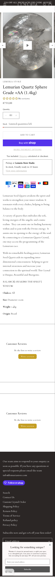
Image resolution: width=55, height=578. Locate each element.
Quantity (6, 109)
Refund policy (10, 520)
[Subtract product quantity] (6, 115)
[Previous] (3, 45)
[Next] (52, 45)
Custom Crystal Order (14, 501)
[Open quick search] (45, 4)
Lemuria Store (12, 81)
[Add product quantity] (16, 115)
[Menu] (5, 4)
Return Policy (10, 511)
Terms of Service (11, 515)
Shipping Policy (11, 506)
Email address (12, 538)
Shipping (23, 156)
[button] (10, 98)
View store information (16, 171)
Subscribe (27, 569)
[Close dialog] (50, 545)
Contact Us (8, 497)
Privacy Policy (10, 524)
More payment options (27, 150)
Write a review (27, 356)
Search (6, 492)
